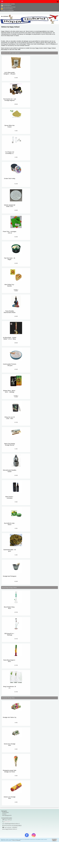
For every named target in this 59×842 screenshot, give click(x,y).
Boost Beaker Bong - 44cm (9, 607)
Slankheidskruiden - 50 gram (9, 550)
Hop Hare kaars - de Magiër (9, 258)
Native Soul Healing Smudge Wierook (9, 444)
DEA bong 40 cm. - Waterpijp (9, 634)
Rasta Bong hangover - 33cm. (9, 660)
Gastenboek (5, 812)
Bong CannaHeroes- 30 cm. (9, 687)
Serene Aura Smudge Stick (9, 744)
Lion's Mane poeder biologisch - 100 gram (9, 73)
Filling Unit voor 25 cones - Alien (10, 417)
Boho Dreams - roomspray (9, 497)
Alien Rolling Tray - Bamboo (9, 285)
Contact (4, 814)
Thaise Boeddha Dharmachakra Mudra (9, 311)
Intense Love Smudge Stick (9, 797)
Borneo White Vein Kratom (10, 126)
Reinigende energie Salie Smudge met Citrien (9, 771)
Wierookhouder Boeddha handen (9, 470)
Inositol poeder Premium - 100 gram (9, 364)
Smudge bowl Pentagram (9, 576)
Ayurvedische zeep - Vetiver (9, 523)
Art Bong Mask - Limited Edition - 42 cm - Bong (9, 338)
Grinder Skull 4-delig (9, 178)
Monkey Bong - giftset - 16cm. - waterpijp (9, 391)
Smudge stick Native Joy (9, 717)
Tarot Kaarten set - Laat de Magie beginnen (9, 99)
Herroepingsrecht (6, 815)
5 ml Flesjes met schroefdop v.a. (9, 152)
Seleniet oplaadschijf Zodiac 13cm (9, 205)
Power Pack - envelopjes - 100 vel (9, 232)
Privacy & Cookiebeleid (16, 840)
